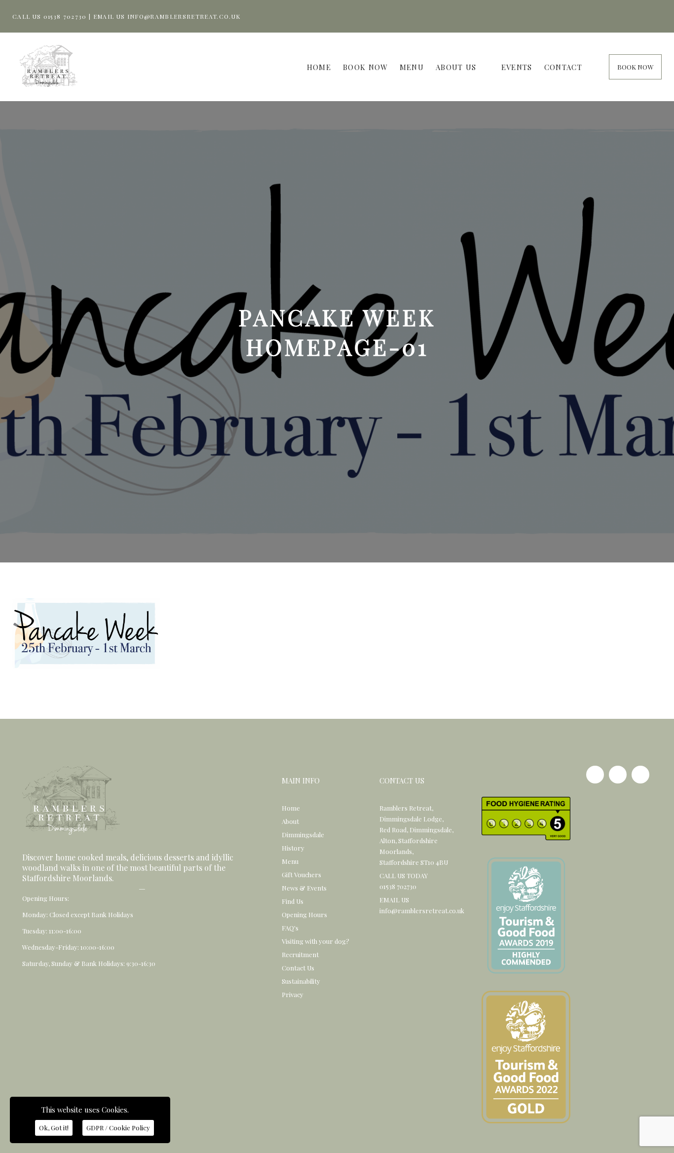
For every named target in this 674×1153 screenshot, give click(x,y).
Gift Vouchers (301, 874)
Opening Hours (304, 914)
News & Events (304, 888)
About (290, 821)
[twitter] (640, 774)
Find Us (292, 901)
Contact (563, 67)
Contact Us (298, 968)
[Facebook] (595, 774)
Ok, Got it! (54, 1127)
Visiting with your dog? (315, 941)
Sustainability (301, 981)
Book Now (365, 67)
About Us (456, 67)
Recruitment (300, 954)
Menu (412, 67)
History (293, 848)
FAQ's (290, 928)
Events (516, 67)
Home (319, 67)
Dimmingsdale (303, 834)
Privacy (292, 994)
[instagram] (618, 774)
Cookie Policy (118, 1127)
